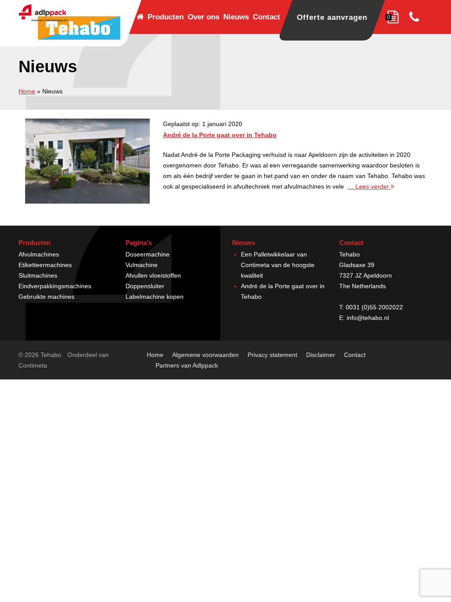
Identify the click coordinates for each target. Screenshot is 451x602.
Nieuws (236, 17)
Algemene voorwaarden (205, 354)
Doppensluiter (145, 286)
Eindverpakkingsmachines (54, 286)
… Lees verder (369, 186)
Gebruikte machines (46, 296)
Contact (266, 17)
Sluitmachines (37, 275)
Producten (166, 17)
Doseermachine (148, 254)
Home (26, 91)
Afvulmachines (38, 254)
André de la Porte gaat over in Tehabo (220, 134)
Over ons (203, 17)
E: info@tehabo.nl (364, 317)
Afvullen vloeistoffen (153, 275)
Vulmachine (142, 264)
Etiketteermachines (45, 264)
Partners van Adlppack (186, 365)
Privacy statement (272, 354)
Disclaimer (320, 354)
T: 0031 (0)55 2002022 (371, 307)
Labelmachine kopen (155, 296)
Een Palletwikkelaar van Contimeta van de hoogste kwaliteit (277, 265)
